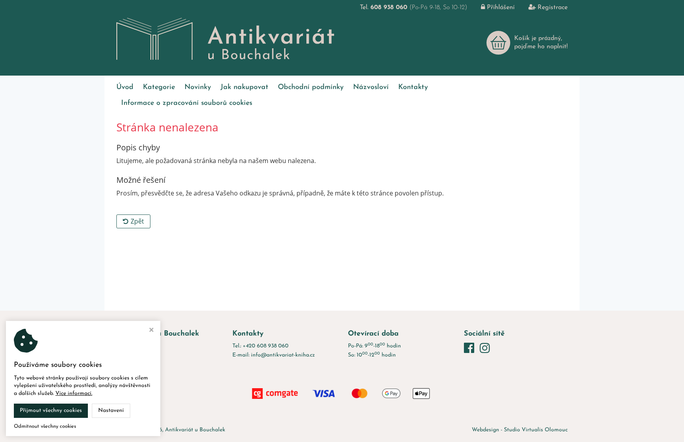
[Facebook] (471, 349)
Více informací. (73, 393)
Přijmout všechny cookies (51, 411)
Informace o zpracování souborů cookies (186, 103)
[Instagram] (485, 349)
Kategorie (159, 87)
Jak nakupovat (244, 87)
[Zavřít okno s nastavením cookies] (151, 331)
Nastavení (111, 411)
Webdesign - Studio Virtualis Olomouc (520, 430)
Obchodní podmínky (311, 87)
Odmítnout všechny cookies (45, 426)
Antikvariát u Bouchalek (195, 430)
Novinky (197, 87)
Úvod (124, 87)
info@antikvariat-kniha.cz (283, 355)
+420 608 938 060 (266, 346)
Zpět (137, 221)
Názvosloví (371, 87)
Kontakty (413, 87)
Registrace (553, 7)
